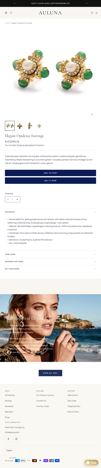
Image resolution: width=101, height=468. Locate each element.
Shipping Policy (74, 406)
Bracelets (9, 411)
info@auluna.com (12, 432)
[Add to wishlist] (8, 187)
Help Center (73, 395)
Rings (7, 417)
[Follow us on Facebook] (8, 439)
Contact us (19, 427)
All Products (10, 395)
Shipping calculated (25, 145)
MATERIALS (10, 212)
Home (7, 23)
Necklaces (9, 406)
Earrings (8, 400)
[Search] (11, 13)
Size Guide (72, 400)
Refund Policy (73, 411)
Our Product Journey (45, 395)
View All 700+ (50, 373)
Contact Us (41, 400)
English (9, 450)
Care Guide (10, 254)
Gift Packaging (12, 269)
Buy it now (51, 180)
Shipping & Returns (14, 261)
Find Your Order (42, 406)
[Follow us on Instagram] (16, 439)
